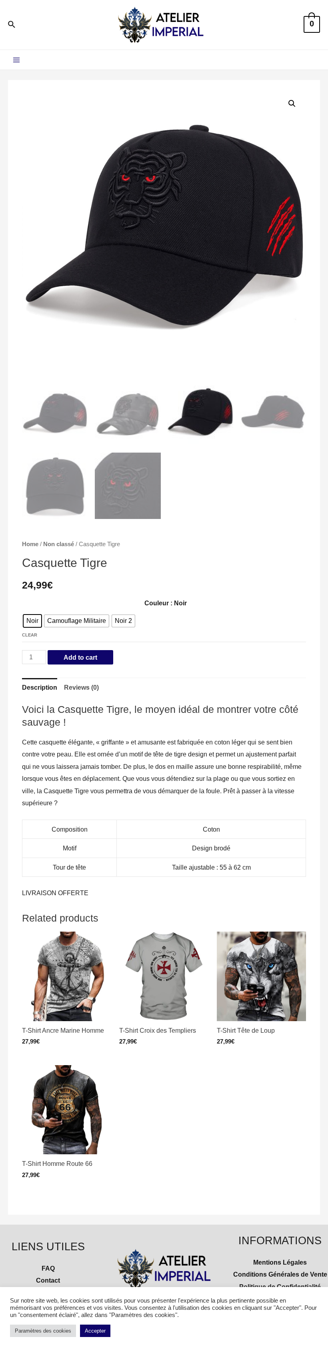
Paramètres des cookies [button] (43, 1331)
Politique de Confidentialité (280, 1286)
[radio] (32, 621)
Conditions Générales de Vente (280, 1274)
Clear (29, 635)
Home (30, 544)
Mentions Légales (280, 1262)
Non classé (58, 544)
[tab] (39, 687)
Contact (48, 1280)
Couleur (156, 603)
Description (39, 687)
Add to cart (80, 657)
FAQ (48, 1268)
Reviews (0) (81, 687)
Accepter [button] (95, 1331)
